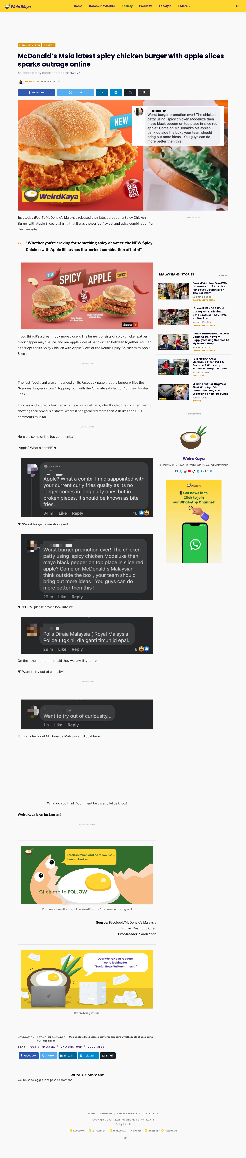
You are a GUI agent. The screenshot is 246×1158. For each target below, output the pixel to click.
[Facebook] (176, 471)
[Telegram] (116, 92)
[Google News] (211, 471)
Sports (197, 400)
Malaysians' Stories (176, 274)
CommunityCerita (204, 300)
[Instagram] (185, 471)
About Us (106, 1113)
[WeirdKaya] (17, 6)
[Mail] (206, 471)
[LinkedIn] (102, 92)
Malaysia (48, 1046)
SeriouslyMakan (29, 45)
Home (40, 1036)
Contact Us (150, 1113)
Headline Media (130, 1119)
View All (223, 275)
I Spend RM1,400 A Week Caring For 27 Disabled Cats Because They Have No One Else (210, 313)
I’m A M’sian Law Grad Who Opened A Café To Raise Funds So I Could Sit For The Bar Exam (211, 288)
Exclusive (198, 375)
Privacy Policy (127, 1113)
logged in (40, 1080)
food (32, 1046)
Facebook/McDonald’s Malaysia (132, 922)
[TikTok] (194, 471)
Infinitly (127, 1124)
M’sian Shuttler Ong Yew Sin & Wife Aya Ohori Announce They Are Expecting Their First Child (210, 389)
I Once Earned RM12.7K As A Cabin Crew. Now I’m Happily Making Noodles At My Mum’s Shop (211, 338)
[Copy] (144, 92)
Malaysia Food (71, 1046)
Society (49, 45)
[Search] (237, 6)
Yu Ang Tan (32, 81)
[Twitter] (181, 471)
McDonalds (96, 1046)
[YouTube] (189, 471)
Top (124, 1137)
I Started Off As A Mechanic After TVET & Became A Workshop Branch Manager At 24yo (210, 363)
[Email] (130, 92)
